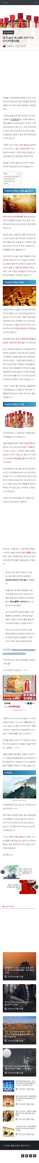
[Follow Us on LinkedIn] (34, 1155)
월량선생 (10, 46)
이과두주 (14, 119)
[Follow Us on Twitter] (26, 1155)
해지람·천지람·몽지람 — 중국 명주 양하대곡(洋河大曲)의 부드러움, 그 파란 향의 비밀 (26, 1083)
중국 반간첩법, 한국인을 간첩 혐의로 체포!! (14, 887)
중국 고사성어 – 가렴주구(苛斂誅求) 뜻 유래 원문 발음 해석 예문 (26, 1113)
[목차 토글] (18, 173)
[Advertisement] (19, 73)
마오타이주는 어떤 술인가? (12, 176)
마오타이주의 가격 (9, 181)
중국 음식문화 (8, 32)
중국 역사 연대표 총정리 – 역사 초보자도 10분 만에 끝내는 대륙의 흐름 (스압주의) (19, 1034)
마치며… (6, 183)
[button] (36, 2)
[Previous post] (2, 872)
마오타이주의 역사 (9, 179)
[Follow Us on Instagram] (30, 1155)
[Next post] (36, 887)
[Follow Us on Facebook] (22, 1155)
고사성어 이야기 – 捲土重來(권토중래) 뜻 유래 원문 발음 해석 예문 (26, 1128)
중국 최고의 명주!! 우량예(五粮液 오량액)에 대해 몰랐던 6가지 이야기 (26, 1098)
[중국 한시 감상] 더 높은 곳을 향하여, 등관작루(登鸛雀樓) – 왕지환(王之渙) (19, 970)
